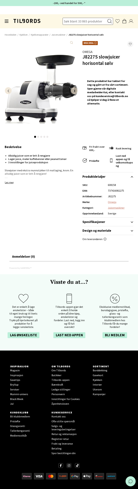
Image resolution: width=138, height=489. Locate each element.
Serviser (14, 389)
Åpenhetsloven (60, 403)
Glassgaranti (17, 426)
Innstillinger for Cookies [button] (65, 399)
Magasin (15, 370)
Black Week (16, 399)
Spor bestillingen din (63, 453)
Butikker (56, 375)
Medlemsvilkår (18, 435)
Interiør (97, 384)
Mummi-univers (19, 394)
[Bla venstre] (8, 90)
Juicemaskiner (58, 34)
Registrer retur (60, 439)
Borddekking (100, 370)
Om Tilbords (58, 370)
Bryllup (14, 384)
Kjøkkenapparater (39, 34)
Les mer (9, 182)
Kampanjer (99, 394)
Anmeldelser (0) (23, 256)
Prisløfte (94, 160)
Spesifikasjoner (93, 222)
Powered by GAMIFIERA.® (20, 268)
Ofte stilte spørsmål (63, 421)
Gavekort (98, 375)
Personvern (58, 394)
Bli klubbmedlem (20, 416)
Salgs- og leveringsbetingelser (63, 427)
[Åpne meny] (7, 21)
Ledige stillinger (60, 389)
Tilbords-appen (60, 380)
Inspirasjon (16, 375)
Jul (12, 403)
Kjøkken (24, 34)
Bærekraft (57, 384)
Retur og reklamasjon (64, 434)
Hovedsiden (10, 34)
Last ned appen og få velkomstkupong (124, 160)
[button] (130, 44)
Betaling (56, 448)
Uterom (97, 389)
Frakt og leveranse (62, 443)
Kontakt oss (58, 416)
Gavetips (15, 380)
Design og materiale (96, 230)
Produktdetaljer (93, 177)
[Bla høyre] (74, 90)
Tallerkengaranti (20, 430)
